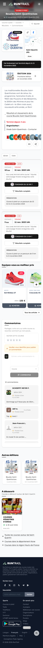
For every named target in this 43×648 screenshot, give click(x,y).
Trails (5, 607)
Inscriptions (27, 615)
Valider (29, 594)
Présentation (11, 198)
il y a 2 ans (15, 397)
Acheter (15, 306)
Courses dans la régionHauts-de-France (22, 545)
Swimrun (6, 615)
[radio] (8, 340)
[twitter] (9, 585)
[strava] (19, 585)
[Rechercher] (36, 633)
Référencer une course (31, 610)
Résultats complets (22, 191)
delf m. (15, 409)
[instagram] (14, 585)
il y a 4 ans (15, 432)
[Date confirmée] (4, 525)
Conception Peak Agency (13, 639)
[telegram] (23, 585)
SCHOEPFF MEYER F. (20, 388)
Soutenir (27, 627)
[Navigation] (4, 4)
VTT (4, 613)
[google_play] (28, 585)
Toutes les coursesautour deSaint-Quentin (20, 536)
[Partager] (35, 144)
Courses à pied (8, 604)
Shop (25, 621)
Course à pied (7, 23)
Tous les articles (31, 312)
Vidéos (25, 624)
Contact (26, 604)
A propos (26, 607)
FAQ (20, 636)
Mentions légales (9, 636)
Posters (26, 618)
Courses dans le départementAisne (20, 541)
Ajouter (37, 24)
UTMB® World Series (10, 618)
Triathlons (6, 610)
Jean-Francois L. (19, 423)
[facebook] (33, 32)
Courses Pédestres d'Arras (8, 519)
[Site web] (27, 32)
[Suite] (36, 284)
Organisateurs (28, 613)
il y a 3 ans (27, 410)
